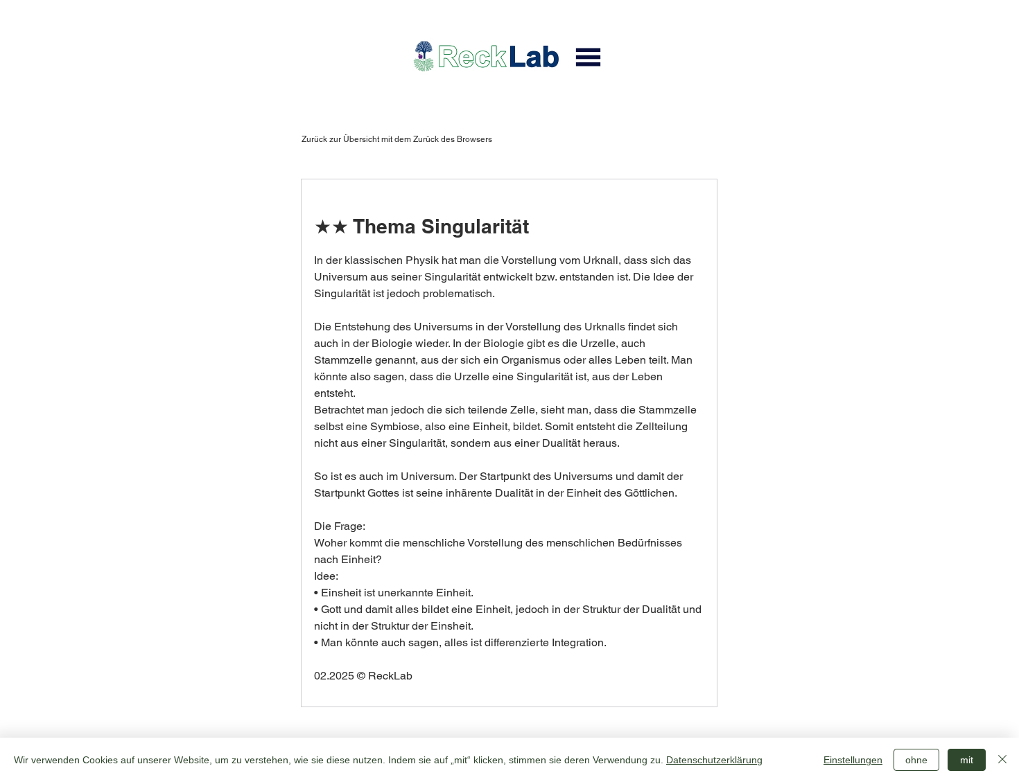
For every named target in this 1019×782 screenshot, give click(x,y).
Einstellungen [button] (853, 759)
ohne (916, 759)
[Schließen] (1002, 760)
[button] (588, 56)
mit (966, 759)
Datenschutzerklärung (714, 759)
